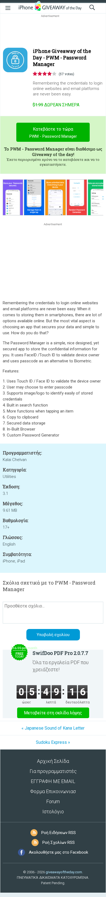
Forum (53, 801)
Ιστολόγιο (53, 811)
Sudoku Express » (53, 742)
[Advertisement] (53, 31)
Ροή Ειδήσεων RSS (58, 832)
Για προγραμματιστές (53, 771)
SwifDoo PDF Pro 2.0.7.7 (60, 653)
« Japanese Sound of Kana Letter (53, 728)
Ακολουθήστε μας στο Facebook (58, 852)
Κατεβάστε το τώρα (53, 133)
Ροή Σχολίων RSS (58, 842)
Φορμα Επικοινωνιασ (53, 791)
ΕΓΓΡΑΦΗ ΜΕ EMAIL (53, 781)
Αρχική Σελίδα (53, 761)
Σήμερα (56, 104)
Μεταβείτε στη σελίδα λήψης (53, 712)
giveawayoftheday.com (64, 872)
